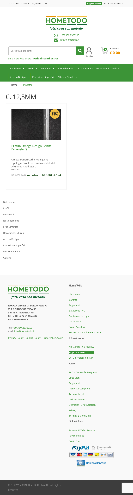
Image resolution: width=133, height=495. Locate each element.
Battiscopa (15, 68)
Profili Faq (74, 441)
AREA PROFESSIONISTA (81, 347)
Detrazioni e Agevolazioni (82, 404)
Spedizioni (74, 377)
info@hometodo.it (69, 39)
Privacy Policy (16, 337)
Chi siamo (14, 3)
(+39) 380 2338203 (69, 35)
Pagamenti (37, 3)
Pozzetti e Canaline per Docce (85, 332)
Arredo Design (18, 77)
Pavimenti (46, 68)
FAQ (46, 3)
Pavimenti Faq (76, 435)
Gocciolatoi (75, 321)
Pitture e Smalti (65, 77)
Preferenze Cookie (53, 337)
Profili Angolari (77, 327)
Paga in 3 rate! (94, 3)
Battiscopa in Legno (79, 316)
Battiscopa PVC (77, 310)
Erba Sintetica (85, 68)
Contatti (25, 3)
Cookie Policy (33, 337)
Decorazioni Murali (106, 68)
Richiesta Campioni (79, 388)
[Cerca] (80, 50)
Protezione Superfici (43, 77)
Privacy (73, 410)
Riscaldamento (66, 68)
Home (14, 84)
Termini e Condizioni (80, 415)
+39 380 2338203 (22, 327)
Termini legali (76, 394)
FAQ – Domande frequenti (83, 372)
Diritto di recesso (78, 399)
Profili (31, 68)
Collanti (7, 257)
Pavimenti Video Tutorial (82, 430)
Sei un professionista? (113, 3)
